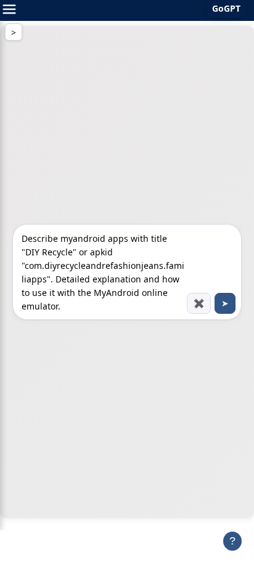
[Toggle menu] (9, 10)
